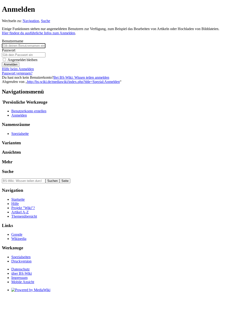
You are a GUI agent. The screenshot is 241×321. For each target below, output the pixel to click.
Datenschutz (20, 269)
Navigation (31, 21)
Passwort (8, 50)
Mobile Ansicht (22, 282)
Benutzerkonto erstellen (28, 111)
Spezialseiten (21, 257)
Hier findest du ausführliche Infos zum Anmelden (38, 33)
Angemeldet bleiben (22, 60)
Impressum (19, 278)
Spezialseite (20, 134)
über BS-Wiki (21, 273)
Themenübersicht (24, 216)
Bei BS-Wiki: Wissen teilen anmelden (81, 77)
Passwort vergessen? (17, 73)
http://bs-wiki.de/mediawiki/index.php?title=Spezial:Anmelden (73, 82)
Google (16, 234)
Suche (45, 21)
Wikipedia (18, 239)
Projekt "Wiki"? (23, 208)
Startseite (18, 199)
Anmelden (10, 64)
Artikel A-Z (20, 212)
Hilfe (15, 204)
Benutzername (12, 41)
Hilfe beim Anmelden (18, 69)
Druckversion (21, 261)
